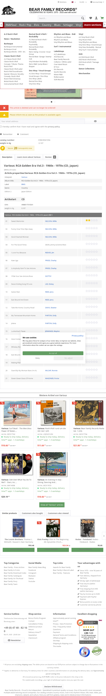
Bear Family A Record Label (63, 570)
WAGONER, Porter (52, 378)
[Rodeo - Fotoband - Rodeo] (87, 528)
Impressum (32, 638)
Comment (24, 134)
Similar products (9, 513)
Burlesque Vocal (10, 49)
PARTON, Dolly (50, 315)
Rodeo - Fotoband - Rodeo (87, 540)
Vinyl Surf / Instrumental (88, 50)
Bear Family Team (10, 584)
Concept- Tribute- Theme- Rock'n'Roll (14, 65)
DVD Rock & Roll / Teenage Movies (89, 63)
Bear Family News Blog (37, 567)
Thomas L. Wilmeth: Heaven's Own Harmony (18, 540)
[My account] (96, 18)
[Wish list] (90, 18)
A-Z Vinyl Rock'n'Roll (86, 37)
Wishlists (62, 2)
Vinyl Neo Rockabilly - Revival (90, 47)
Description (7, 157)
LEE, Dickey (49, 284)
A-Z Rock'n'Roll (10, 34)
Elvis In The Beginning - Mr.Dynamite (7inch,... (53, 540)
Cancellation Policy (35, 624)
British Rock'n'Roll (11, 81)
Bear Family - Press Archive (14, 567)
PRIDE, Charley (50, 260)
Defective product (35, 627)
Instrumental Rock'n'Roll (13, 84)
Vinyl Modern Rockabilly (38, 61)
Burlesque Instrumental (13, 46)
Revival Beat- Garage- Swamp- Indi (40, 57)
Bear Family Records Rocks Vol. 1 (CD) (88, 429)
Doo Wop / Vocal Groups (40, 70)
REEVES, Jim (49, 252)
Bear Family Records (61, 59)
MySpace (31, 576)
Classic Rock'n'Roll (12, 56)
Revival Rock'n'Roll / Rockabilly (38, 35)
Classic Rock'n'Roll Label (13, 69)
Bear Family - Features (61, 573)
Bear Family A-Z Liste (12, 570)
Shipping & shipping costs (63, 643)
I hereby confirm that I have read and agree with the (31, 126)
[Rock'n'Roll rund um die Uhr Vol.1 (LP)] (53, 412)
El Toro (56, 67)
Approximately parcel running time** (64, 619)
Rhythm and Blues (61, 40)
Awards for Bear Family (62, 567)
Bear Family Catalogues (13, 576)
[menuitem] (61, 18)
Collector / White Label (62, 62)
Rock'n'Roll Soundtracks (13, 71)
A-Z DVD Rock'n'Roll (86, 57)
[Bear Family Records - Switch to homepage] (8, 11)
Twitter (31, 578)
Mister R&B (58, 74)
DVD (80, 54)
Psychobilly (33, 44)
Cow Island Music (60, 64)
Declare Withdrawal (53, 686)
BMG (23, 184)
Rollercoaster (59, 77)
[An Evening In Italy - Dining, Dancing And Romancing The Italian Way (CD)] (53, 464)
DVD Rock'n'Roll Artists (87, 59)
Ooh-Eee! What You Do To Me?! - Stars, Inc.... (16, 481)
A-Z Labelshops (60, 54)
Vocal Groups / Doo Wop (38, 76)
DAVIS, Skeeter (50, 307)
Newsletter (32, 635)
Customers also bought (32, 513)
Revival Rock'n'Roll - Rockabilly (36, 48)
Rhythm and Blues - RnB (64, 34)
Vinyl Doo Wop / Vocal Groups (90, 45)
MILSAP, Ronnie (51, 370)
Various (24, 177)
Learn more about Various (28, 157)
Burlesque (8, 43)
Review (50, 157)
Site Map (56, 640)
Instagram (32, 573)
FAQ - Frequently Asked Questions (62, 628)
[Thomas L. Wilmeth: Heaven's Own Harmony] (19, 528)
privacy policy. (54, 126)
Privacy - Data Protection (62, 624)
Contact (31, 621)
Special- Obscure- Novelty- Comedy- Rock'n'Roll (14, 75)
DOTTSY (48, 276)
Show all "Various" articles (52, 505)
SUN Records (59, 79)
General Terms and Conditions (64, 635)
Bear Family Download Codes (15, 573)
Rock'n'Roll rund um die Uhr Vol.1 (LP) (51, 429)
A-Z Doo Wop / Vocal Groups (40, 73)
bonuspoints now (25, 148)
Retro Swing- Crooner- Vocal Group (39, 53)
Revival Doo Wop (35, 81)
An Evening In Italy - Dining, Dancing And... (49, 481)
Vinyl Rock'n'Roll (85, 40)
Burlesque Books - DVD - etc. (15, 52)
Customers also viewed (58, 513)
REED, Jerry (49, 292)
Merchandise (84, 73)
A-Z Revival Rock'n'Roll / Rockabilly (38, 40)
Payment (56, 632)
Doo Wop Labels (35, 78)
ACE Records (58, 57)
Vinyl (81, 34)
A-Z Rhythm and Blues (62, 37)
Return (31, 629)
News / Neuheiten (12, 39)
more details (16, 549)
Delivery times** (34, 632)
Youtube (31, 581)
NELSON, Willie (51, 221)
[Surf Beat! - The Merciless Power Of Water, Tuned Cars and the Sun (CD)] (16, 412)
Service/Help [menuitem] (97, 2)
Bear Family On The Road (13, 578)
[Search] (82, 18)
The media (57, 646)
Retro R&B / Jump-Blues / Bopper (38, 65)
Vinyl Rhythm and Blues (63, 42)
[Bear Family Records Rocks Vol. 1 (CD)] (88, 412)
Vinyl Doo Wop (34, 84)
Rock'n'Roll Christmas (12, 79)
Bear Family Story (10, 581)
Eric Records (58, 69)
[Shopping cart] (102, 18)
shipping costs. (27, 664)
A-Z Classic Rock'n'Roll (12, 59)
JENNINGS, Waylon (52, 331)
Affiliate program (59, 638)
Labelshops (59, 51)
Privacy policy (77, 335)
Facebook (32, 570)
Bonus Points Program (37, 618)
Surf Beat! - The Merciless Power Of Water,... (16, 429)
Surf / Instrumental (62, 46)
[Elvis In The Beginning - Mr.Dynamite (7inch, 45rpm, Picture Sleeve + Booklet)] (53, 528)
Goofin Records (60, 72)
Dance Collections (86, 68)
